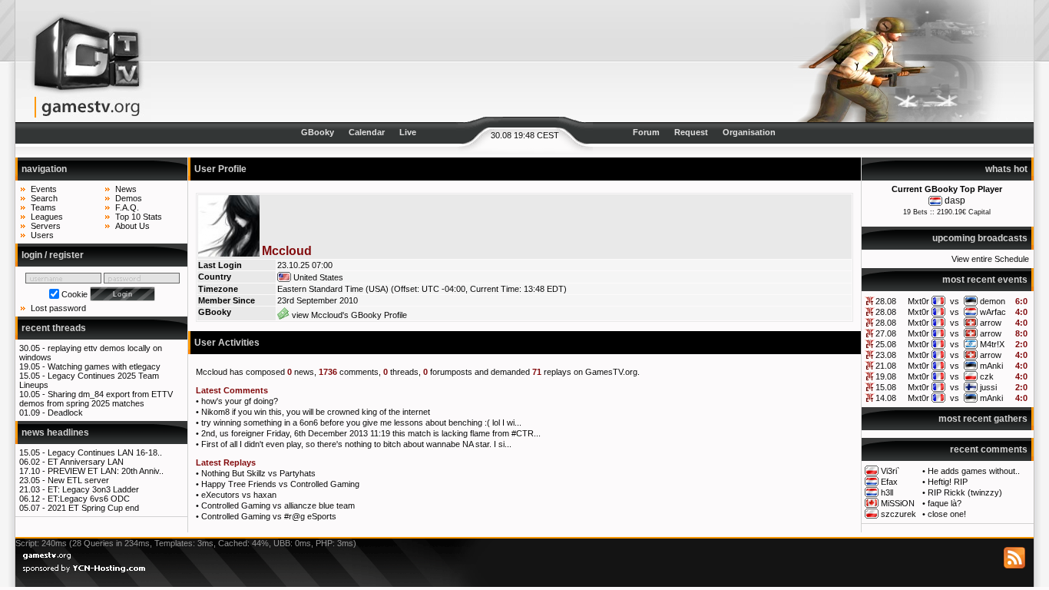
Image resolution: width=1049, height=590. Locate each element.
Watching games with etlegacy (104, 366)
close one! (947, 514)
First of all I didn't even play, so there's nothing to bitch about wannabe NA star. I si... (356, 444)
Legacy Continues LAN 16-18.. (105, 452)
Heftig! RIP (948, 481)
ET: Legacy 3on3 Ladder (93, 489)
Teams (43, 207)
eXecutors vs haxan (238, 494)
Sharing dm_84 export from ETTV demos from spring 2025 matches (96, 398)
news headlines (55, 432)
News (126, 189)
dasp (955, 200)
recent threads (54, 328)
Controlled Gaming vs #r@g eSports (268, 516)
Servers (46, 225)
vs (954, 301)
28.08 (885, 301)
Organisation (749, 132)
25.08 (885, 344)
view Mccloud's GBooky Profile (348, 315)
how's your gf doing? (239, 401)
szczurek (898, 514)
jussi (988, 387)
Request (691, 132)
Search (44, 198)
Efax (889, 481)
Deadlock (65, 412)
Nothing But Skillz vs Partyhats (258, 473)
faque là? (944, 503)
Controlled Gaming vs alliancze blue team (278, 505)
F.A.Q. (127, 207)
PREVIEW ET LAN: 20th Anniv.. (106, 471)
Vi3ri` (890, 471)
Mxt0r (918, 301)
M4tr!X (992, 344)
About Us (132, 225)
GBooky (317, 132)
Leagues (47, 216)
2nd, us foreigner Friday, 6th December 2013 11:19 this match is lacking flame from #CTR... (371, 433)
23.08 (885, 355)
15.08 (885, 387)
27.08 (885, 333)
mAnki (991, 365)
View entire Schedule (990, 259)
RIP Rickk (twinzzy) (965, 492)
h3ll (887, 492)
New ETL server (78, 480)
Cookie (74, 294)
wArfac (993, 312)
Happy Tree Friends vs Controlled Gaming (280, 484)
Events (44, 189)
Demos (128, 198)
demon (992, 301)
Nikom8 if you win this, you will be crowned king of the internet (315, 411)
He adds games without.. (974, 471)
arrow (990, 322)
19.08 (885, 376)
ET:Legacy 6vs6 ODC (89, 498)
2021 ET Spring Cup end (93, 507)
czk (987, 376)
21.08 (885, 365)
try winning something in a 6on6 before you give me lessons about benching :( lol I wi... (361, 422)
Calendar (367, 132)
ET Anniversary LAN (86, 461)
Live (407, 132)
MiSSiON (898, 503)
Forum (646, 132)
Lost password (58, 308)
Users (42, 235)
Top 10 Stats (138, 216)
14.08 (885, 398)
